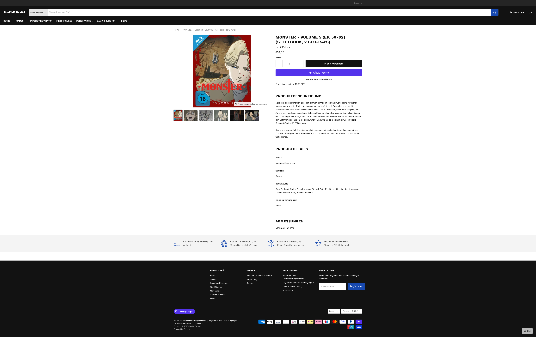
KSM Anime (284, 47)
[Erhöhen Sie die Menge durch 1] (300, 63)
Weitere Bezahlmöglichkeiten (319, 79)
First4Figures (64, 21)
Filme (124, 21)
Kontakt (250, 283)
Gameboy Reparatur (40, 21)
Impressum (288, 290)
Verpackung (252, 279)
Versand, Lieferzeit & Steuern (259, 275)
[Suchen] (494, 12)
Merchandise (84, 21)
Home (176, 30)
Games (20, 21)
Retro (7, 21)
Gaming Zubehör (106, 21)
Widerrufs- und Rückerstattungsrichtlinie (190, 320)
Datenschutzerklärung (292, 286)
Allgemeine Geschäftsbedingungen (298, 282)
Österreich (350, 311)
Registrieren (356, 286)
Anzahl (279, 58)
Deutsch (357, 3)
